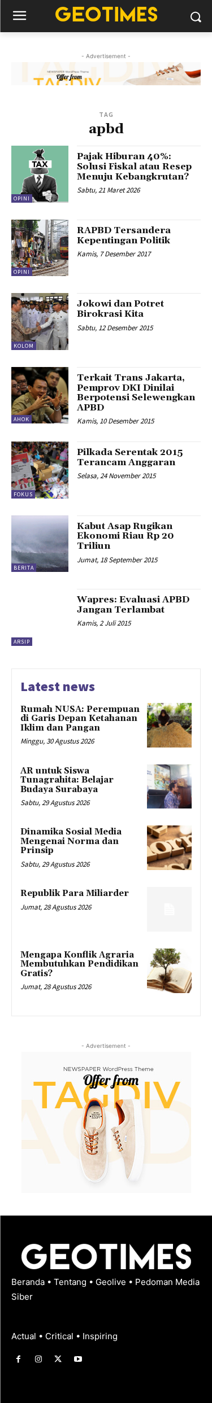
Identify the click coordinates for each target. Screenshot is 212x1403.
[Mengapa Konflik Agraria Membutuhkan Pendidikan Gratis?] (169, 971)
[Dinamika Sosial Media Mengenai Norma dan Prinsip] (169, 847)
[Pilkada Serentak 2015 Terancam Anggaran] (39, 470)
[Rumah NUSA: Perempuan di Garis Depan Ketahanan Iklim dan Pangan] (169, 725)
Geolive (112, 1282)
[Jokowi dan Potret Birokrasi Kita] (39, 321)
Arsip (22, 641)
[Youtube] (78, 1359)
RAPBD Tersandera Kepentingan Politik (124, 235)
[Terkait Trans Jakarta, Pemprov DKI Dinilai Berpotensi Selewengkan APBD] (39, 395)
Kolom (24, 345)
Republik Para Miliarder (74, 893)
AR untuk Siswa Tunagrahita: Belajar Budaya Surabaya (67, 780)
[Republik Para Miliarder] (169, 909)
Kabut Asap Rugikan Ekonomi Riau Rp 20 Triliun (125, 536)
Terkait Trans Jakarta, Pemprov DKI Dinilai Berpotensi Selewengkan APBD (136, 392)
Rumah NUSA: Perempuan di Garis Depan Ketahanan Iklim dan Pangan (80, 718)
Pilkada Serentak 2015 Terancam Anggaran (130, 457)
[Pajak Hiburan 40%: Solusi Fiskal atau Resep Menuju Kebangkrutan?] (39, 174)
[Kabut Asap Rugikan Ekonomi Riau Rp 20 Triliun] (39, 543)
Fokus (23, 494)
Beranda (29, 1282)
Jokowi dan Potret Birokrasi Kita (120, 309)
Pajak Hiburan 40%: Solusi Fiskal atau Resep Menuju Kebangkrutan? (134, 166)
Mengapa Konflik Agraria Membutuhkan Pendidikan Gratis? (79, 964)
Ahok (21, 419)
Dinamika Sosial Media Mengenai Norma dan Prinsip (71, 841)
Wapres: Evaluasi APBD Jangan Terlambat (133, 604)
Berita (24, 567)
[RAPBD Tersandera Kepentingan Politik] (39, 248)
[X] (58, 1359)
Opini (22, 198)
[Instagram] (38, 1359)
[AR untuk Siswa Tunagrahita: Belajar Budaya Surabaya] (169, 786)
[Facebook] (18, 1359)
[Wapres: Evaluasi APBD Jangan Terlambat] (39, 617)
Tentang (71, 1282)
